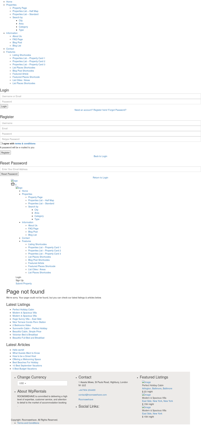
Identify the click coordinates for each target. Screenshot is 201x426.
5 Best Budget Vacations (25, 368)
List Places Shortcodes (24, 67)
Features (10, 51)
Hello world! (18, 349)
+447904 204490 (87, 389)
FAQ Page (18, 39)
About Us (17, 36)
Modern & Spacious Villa (25, 312)
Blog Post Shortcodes (23, 70)
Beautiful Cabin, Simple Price (27, 331)
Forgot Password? (117, 109)
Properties (11, 4)
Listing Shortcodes (22, 54)
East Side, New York (152, 400)
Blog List (17, 45)
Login (4, 106)
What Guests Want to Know (26, 352)
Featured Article (20, 73)
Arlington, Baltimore (152, 388)
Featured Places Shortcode (26, 76)
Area (21, 23)
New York (168, 400)
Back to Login (100, 156)
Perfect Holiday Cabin (23, 309)
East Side (147, 413)
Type (21, 29)
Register (5, 152)
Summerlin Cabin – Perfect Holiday (30, 328)
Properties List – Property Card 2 (29, 61)
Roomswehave (86, 399)
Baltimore (167, 388)
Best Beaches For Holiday (25, 362)
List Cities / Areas (21, 80)
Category (23, 26)
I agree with (18, 143)
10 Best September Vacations (27, 365)
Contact (10, 48)
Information (12, 33)
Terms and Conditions (28, 422)
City (21, 20)
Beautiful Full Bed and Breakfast (28, 337)
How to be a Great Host (24, 356)
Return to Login (100, 177)
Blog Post (17, 42)
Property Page (20, 7)
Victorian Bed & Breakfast (25, 334)
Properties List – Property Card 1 (29, 58)
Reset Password (9, 173)
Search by (18, 17)
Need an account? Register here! (91, 109)
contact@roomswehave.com (93, 394)
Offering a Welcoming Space (27, 359)
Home (9, 1)
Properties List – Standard (25, 14)
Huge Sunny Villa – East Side (27, 318)
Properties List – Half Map (25, 11)
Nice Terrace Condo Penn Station (29, 322)
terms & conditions (25, 143)
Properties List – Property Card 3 (29, 64)
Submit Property (24, 283)
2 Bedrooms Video (22, 325)
